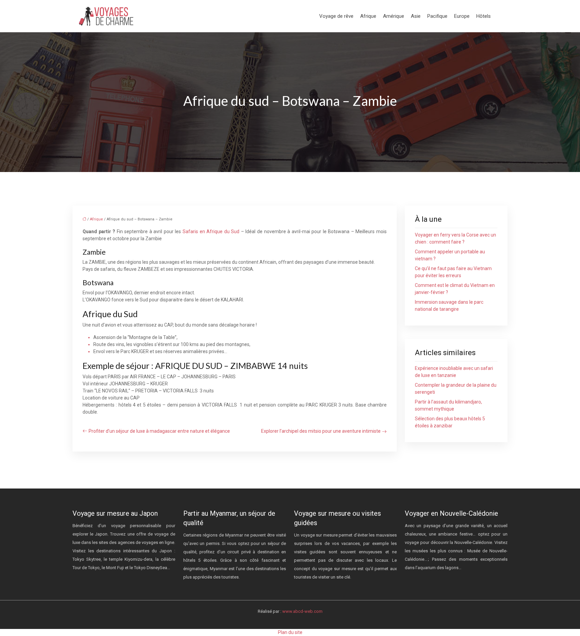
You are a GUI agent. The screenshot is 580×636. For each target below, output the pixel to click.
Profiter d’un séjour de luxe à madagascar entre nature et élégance (159, 431)
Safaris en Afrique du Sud (211, 231)
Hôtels (483, 16)
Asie (416, 16)
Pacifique (437, 16)
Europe (462, 16)
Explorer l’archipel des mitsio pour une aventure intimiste (321, 431)
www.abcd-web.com (302, 611)
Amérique (393, 16)
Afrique (368, 16)
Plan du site (290, 632)
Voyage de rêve (336, 16)
